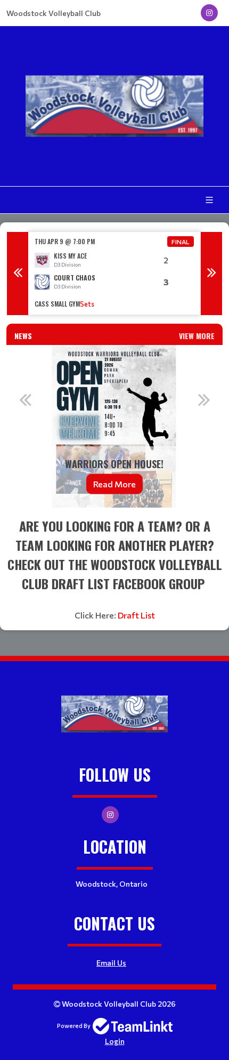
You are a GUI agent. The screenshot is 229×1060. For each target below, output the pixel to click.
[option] (114, 273)
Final (180, 241)
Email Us (111, 962)
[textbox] (114, 569)
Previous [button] (17, 273)
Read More (114, 483)
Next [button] (211, 273)
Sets (87, 304)
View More (197, 335)
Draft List (136, 615)
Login (115, 1041)
